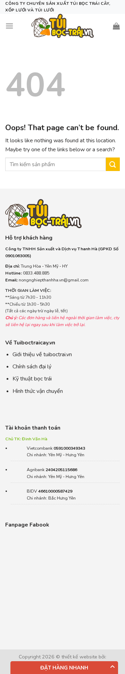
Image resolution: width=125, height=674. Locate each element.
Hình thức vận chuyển (37, 391)
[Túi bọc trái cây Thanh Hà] (62, 26)
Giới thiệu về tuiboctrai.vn (42, 354)
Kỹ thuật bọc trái (32, 379)
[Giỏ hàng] (116, 26)
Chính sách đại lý (31, 366)
